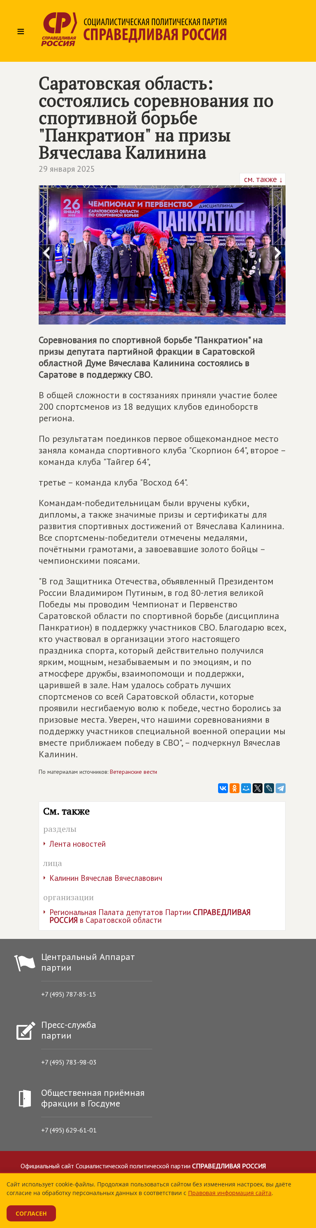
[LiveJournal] (269, 788)
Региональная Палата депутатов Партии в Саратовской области (150, 916)
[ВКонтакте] (223, 788)
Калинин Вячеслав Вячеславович (105, 878)
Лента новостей (77, 844)
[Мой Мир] (246, 788)
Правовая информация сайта (230, 1193)
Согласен (31, 1213)
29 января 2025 (67, 168)
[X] (258, 788)
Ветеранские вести (133, 771)
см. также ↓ (262, 179)
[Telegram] (281, 788)
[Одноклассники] (234, 788)
